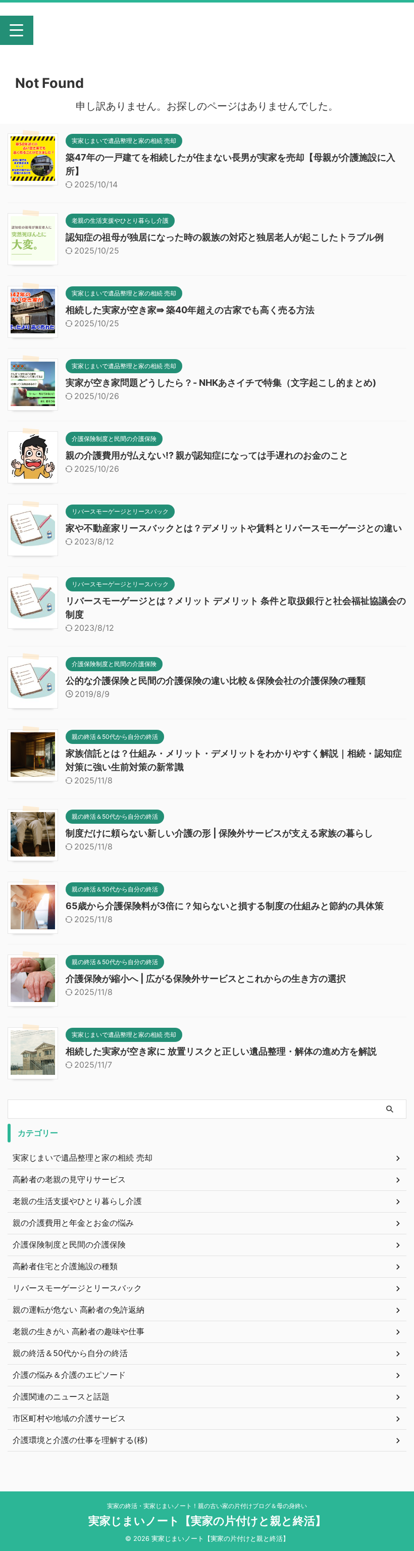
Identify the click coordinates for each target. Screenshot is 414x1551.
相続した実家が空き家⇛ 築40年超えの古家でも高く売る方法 (190, 310)
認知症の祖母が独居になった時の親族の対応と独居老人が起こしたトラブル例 (225, 237)
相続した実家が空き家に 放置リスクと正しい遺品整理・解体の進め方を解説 (221, 1051)
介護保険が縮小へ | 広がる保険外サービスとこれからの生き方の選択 (206, 978)
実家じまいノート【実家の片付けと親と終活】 (211, 34)
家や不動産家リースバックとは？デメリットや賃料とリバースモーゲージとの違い (234, 528)
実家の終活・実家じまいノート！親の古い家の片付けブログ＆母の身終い (207, 1506)
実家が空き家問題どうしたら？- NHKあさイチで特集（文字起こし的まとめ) (221, 382)
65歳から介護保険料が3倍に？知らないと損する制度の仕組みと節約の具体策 (225, 905)
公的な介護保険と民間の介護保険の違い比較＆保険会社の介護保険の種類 (216, 680)
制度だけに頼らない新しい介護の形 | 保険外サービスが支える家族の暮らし (219, 833)
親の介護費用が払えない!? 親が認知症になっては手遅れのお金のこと (207, 455)
